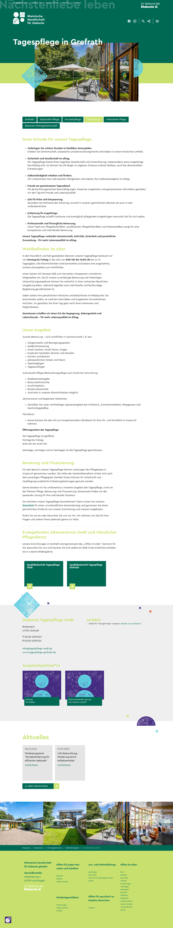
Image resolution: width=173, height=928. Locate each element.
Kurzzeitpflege (73, 119)
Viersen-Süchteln (126, 904)
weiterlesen (31, 765)
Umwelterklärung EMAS (91, 848)
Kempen (59, 879)
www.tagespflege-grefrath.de (39, 652)
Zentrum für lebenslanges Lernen (100, 878)
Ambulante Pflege (116, 119)
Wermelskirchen (126, 907)
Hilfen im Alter (37, 3)
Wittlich (59, 911)
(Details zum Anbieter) (131, 624)
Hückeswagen (61, 905)
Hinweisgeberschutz (54, 848)
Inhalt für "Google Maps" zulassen (104, 624)
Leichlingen (92, 872)
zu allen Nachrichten (36, 786)
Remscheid (92, 875)
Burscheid (124, 878)
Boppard (59, 876)
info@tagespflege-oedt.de (37, 648)
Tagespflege (93, 119)
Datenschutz (38, 848)
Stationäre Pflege (49, 119)
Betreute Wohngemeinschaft (41, 126)
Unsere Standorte (52, 3)
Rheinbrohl (124, 898)
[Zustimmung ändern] (8, 920)
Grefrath (65, 3)
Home (26, 3)
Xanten (91, 881)
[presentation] (162, 822)
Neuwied (123, 892)
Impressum (26, 848)
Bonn (122, 872)
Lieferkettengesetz (72, 848)
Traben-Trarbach (62, 882)
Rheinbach (124, 895)
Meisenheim (124, 889)
